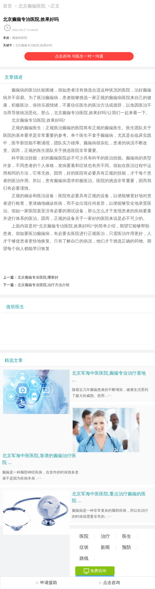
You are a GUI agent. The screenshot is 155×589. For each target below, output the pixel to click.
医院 (84, 536)
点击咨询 (111, 582)
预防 (126, 547)
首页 (7, 5)
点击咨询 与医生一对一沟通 (79, 56)
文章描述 (14, 77)
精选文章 (14, 360)
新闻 (105, 547)
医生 (126, 536)
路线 (84, 558)
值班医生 (15, 306)
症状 (84, 547)
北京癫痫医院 (32, 5)
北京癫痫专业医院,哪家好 (38, 277)
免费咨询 (98, 571)
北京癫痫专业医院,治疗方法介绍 (43, 285)
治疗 (105, 536)
